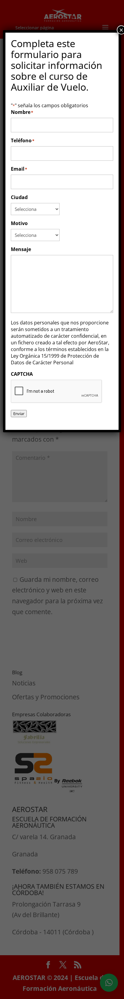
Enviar (18, 413)
